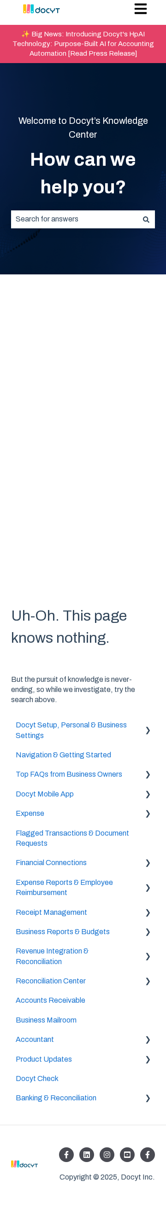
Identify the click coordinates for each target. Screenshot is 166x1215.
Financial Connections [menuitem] (51, 862)
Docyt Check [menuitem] (37, 1078)
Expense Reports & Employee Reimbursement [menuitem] (64, 887)
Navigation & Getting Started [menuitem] (63, 755)
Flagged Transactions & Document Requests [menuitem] (72, 838)
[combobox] (74, 219)
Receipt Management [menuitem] (51, 912)
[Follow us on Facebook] (66, 1154)
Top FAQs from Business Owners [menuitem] (69, 774)
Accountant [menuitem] (35, 1039)
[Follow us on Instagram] (107, 1154)
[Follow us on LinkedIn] (86, 1154)
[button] (147, 725)
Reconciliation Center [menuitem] (51, 981)
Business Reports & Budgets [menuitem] (63, 932)
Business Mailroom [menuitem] (46, 1020)
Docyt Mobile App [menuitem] (45, 794)
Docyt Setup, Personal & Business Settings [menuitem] (71, 730)
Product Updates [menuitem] (44, 1059)
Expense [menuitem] (30, 813)
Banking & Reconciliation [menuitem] (56, 1098)
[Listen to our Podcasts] (127, 1154)
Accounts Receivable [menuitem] (50, 1000)
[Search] (146, 219)
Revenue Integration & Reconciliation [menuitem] (52, 956)
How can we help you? (83, 173)
